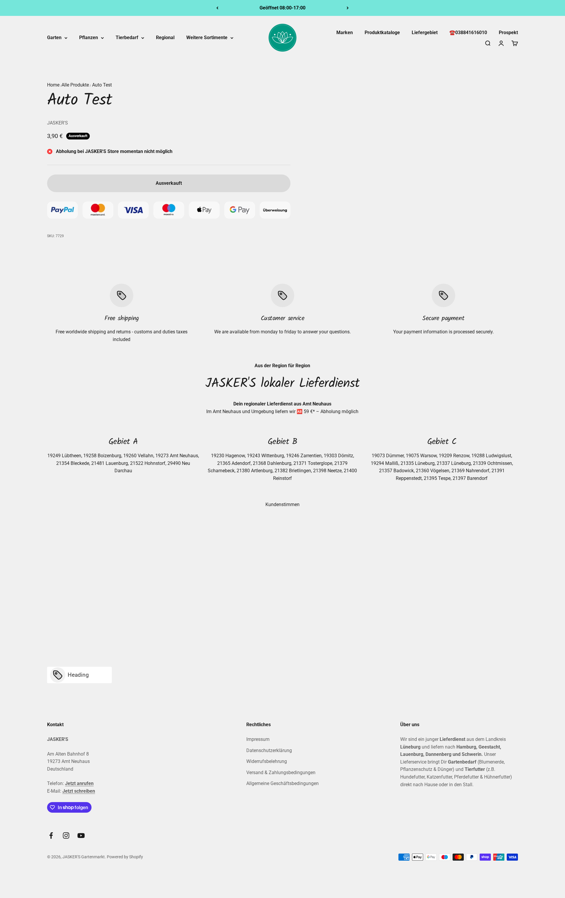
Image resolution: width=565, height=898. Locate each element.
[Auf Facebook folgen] (51, 835)
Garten (54, 37)
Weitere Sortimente (206, 37)
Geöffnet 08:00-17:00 (282, 8)
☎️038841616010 (468, 32)
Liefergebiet (425, 32)
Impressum (258, 739)
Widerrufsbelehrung (266, 761)
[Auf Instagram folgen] (66, 835)
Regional (165, 37)
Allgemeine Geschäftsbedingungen (282, 783)
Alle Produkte (75, 85)
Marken (344, 32)
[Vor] (348, 8)
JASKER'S (57, 123)
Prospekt (508, 32)
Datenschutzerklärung (269, 750)
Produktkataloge (382, 32)
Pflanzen (88, 37)
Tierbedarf (127, 37)
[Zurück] (217, 8)
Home (53, 85)
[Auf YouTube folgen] (81, 835)
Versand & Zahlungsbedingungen (280, 772)
